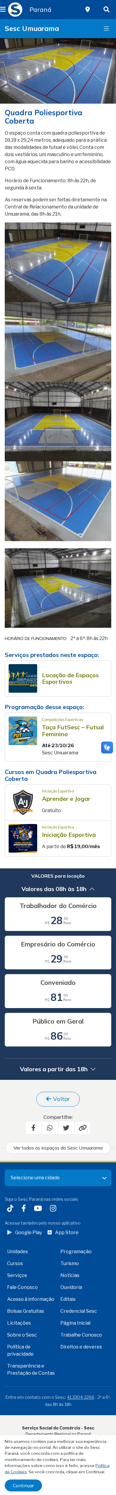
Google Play (28, 1232)
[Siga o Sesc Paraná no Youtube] (39, 1209)
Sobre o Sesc (22, 1335)
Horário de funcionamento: (36, 638)
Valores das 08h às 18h (54, 889)
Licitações (19, 1323)
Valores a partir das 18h (54, 1069)
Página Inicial (75, 1323)
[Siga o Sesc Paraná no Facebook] (24, 1209)
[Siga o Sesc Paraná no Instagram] (54, 1209)
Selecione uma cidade (35, 1178)
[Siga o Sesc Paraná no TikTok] (11, 1209)
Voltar (60, 1098)
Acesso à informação (30, 1299)
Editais (68, 1299)
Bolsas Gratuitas (25, 1311)
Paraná (40, 9)
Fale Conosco (22, 1287)
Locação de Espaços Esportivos (70, 678)
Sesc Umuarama (32, 28)
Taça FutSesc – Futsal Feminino (73, 730)
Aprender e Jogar (66, 798)
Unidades (17, 1251)
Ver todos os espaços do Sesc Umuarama (58, 1148)
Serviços (17, 1275)
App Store (67, 1232)
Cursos (15, 1263)
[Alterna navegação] (106, 28)
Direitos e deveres (81, 1347)
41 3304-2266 (80, 1397)
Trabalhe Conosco (81, 1335)
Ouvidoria (71, 1287)
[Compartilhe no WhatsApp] (50, 1128)
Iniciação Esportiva (69, 834)
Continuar (23, 1485)
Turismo (69, 1263)
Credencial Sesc (78, 1311)
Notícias (69, 1275)
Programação (76, 1251)
